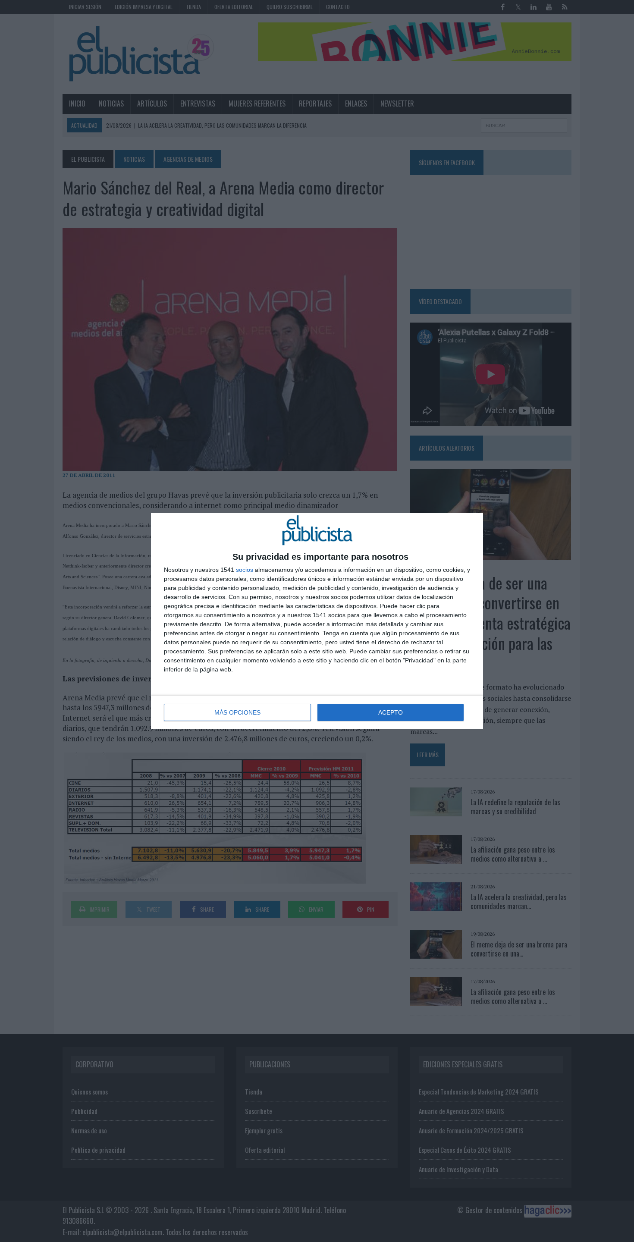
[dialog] (317, 620)
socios (244, 570)
